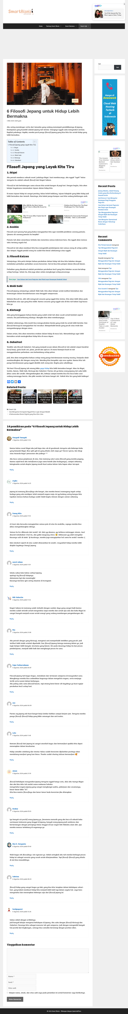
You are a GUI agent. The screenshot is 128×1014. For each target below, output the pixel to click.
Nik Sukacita (17, 597)
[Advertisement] (64, 43)
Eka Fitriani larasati (105, 245)
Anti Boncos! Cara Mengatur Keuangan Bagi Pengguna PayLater (107, 200)
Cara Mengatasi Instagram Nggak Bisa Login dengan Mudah (29, 412)
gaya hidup (44, 368)
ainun (14, 771)
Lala (14, 733)
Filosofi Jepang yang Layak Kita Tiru (22, 145)
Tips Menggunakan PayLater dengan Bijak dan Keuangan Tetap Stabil (108, 214)
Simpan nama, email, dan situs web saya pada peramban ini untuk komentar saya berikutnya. (47, 992)
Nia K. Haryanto (19, 844)
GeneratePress (76, 1011)
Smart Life (83, 26)
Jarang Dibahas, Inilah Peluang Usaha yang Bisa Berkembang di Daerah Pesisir (109, 193)
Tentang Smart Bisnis (52, 26)
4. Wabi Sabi (17, 155)
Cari (99, 64)
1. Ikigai (15, 147)
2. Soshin (16, 150)
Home (40, 26)
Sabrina (15, 876)
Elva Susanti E (103, 289)
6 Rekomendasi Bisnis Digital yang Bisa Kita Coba (26, 414)
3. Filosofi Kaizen (18, 152)
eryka (14, 481)
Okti (99, 278)
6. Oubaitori (17, 160)
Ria (13, 630)
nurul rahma (17, 562)
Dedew (15, 809)
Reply (12, 470)
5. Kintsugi (16, 158)
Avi (13, 703)
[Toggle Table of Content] (34, 141)
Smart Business (70, 26)
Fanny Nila (16, 513)
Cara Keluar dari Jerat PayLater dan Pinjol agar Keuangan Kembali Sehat (108, 207)
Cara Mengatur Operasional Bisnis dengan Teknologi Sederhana (107, 221)
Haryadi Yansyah (19, 437)
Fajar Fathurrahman (20, 665)
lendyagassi (17, 909)
